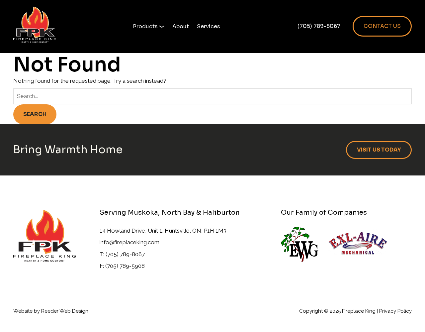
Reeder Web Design (64, 311)
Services (208, 26)
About (180, 26)
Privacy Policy (395, 311)
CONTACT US (382, 26)
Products (145, 26)
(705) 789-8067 (319, 26)
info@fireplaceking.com (129, 242)
